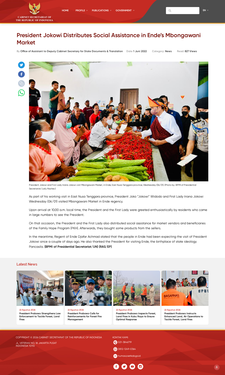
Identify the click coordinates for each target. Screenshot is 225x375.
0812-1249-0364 (126, 349)
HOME (65, 10)
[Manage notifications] (217, 367)
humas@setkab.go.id (129, 355)
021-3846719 (124, 342)
